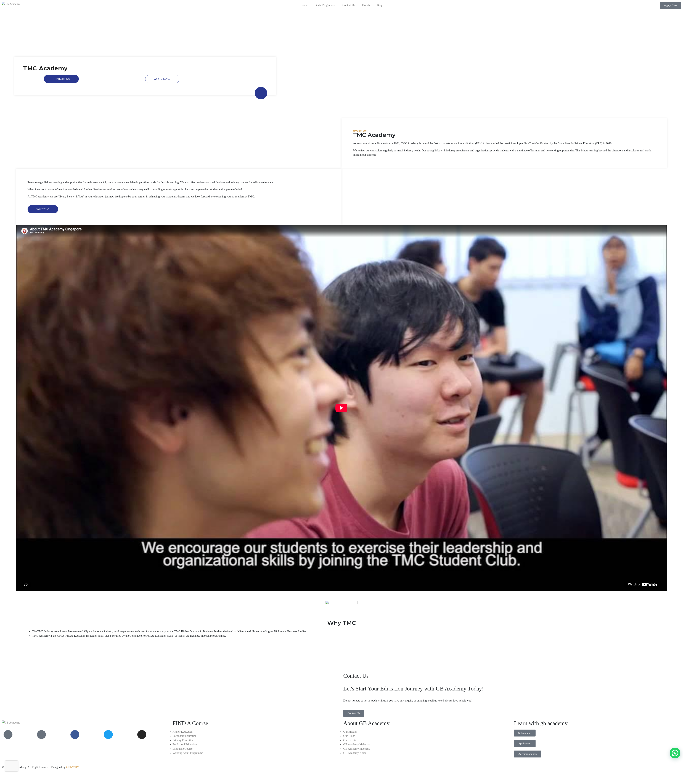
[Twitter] (108, 734)
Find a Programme (324, 5)
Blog (379, 5)
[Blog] (41, 734)
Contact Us (348, 5)
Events (366, 5)
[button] (670, 5)
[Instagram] (141, 734)
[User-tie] (8, 734)
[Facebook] (74, 734)
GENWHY (72, 767)
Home (303, 5)
